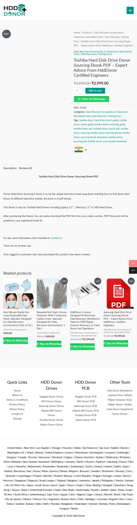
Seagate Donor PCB (86, 397)
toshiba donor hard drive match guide (98, 120)
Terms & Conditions (17, 400)
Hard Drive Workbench (119, 390)
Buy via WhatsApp (17, 340)
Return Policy (17, 409)
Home (77, 33)
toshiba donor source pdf (106, 129)
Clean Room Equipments (119, 409)
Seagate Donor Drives (51, 397)
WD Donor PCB (86, 401)
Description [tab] (10, 168)
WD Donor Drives (51, 401)
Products (87, 33)
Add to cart (95, 90)
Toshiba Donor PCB (85, 415)
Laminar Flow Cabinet (120, 395)
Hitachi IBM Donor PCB (86, 411)
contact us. (57, 238)
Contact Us (17, 414)
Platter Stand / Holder (120, 404)
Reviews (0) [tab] (25, 168)
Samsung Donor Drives (51, 406)
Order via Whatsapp (93, 99)
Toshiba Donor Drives (51, 420)
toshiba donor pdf (83, 129)
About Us (17, 395)
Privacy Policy (17, 404)
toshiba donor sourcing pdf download (107, 141)
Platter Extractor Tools (120, 400)
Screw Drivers (120, 414)
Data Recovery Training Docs (96, 54)
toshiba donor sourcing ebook (105, 133)
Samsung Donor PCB (85, 406)
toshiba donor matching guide (109, 124)
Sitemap (17, 418)
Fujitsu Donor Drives (51, 424)
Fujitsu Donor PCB (86, 420)
